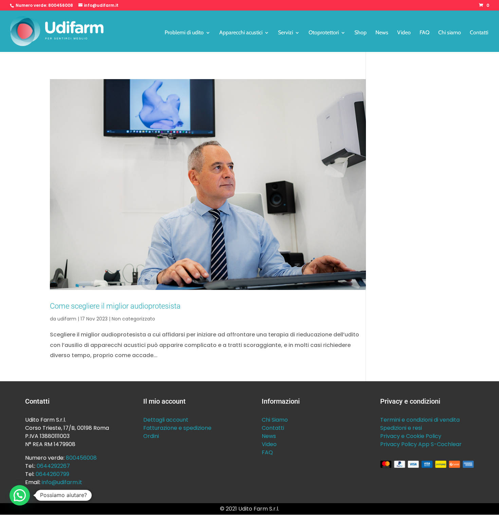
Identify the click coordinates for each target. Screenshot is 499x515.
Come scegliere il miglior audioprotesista (115, 305)
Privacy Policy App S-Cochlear (421, 444)
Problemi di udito (184, 33)
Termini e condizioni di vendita (420, 420)
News (381, 33)
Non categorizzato (133, 318)
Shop (360, 33)
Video (404, 33)
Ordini (151, 436)
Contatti (479, 33)
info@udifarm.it (62, 482)
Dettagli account (165, 420)
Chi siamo (449, 33)
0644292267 (53, 466)
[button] (20, 495)
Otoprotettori (324, 33)
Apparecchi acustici (240, 33)
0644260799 (52, 474)
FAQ (424, 33)
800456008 (60, 5)
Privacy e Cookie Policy (410, 436)
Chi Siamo (275, 420)
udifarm (66, 318)
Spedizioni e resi (401, 428)
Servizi (285, 33)
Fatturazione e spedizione (177, 428)
